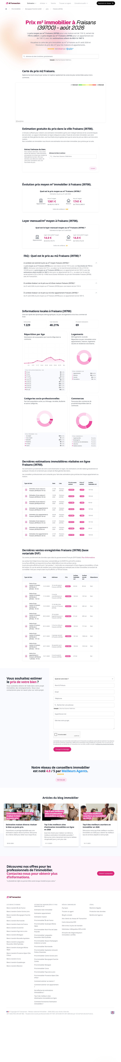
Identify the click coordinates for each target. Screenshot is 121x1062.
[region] (60, 102)
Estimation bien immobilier (43, 910)
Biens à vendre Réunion (14, 966)
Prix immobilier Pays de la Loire (44, 972)
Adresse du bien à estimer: (57, 153)
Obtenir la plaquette (105, 873)
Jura (47, 9)
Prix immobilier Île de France (43, 920)
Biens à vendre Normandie (15, 921)
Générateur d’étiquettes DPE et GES (74, 929)
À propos (65, 908)
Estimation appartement (42, 913)
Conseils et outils (80, 3)
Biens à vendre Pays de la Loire (17, 931)
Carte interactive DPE (69, 922)
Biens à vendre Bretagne (15, 935)
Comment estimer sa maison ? (44, 981)
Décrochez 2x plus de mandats (72, 926)
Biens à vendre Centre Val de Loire (18, 911)
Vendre (53, 3)
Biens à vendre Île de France (16, 908)
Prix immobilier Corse (41, 968)
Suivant (93, 168)
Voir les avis (61, 780)
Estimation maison (40, 917)
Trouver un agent (65, 3)
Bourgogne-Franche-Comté (33, 9)
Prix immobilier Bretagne (42, 965)
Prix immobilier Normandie (43, 946)
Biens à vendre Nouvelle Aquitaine (18, 938)
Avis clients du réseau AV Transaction (74, 919)
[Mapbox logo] (20, 121)
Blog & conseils (67, 915)
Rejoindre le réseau (104, 3)
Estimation (30, 3)
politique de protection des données (105, 744)
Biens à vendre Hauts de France (17, 924)
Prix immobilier (16, 9)
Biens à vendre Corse (14, 959)
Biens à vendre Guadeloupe (16, 962)
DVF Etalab (77, 557)
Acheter (42, 3)
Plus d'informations (88, 557)
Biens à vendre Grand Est (15, 928)
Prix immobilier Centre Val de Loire (45, 956)
